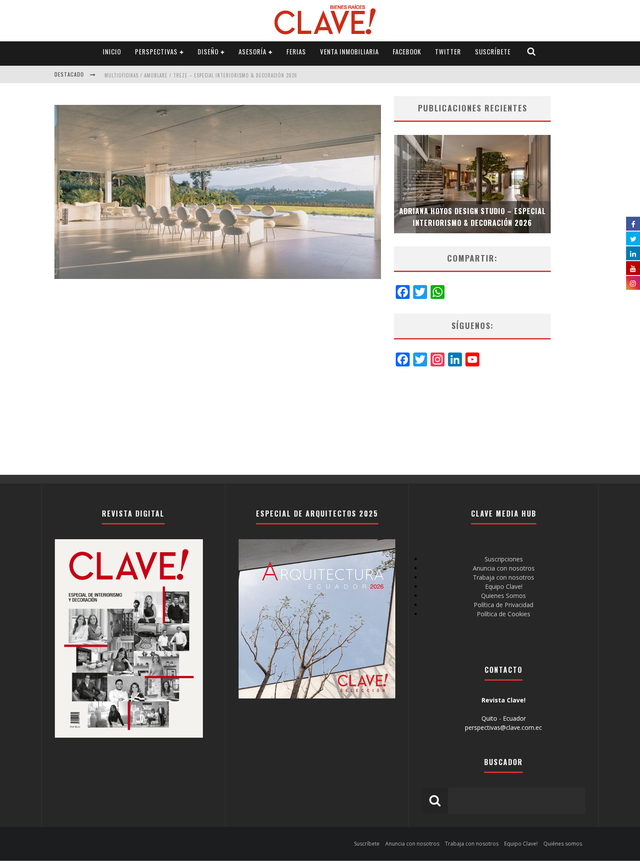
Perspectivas (156, 51)
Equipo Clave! (503, 586)
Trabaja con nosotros (503, 577)
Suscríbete (493, 51)
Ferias (296, 51)
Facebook (407, 51)
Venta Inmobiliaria (349, 51)
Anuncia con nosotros (504, 568)
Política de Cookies (503, 614)
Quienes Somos (503, 595)
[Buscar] (531, 52)
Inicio (112, 51)
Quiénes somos (562, 843)
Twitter (448, 51)
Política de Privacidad (503, 605)
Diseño (208, 51)
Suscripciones (504, 559)
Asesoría (252, 51)
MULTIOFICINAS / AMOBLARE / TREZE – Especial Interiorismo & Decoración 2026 (200, 75)
